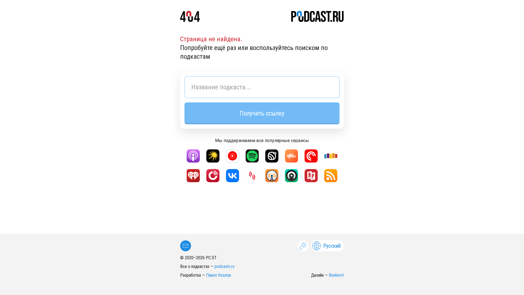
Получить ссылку (262, 113)
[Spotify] (252, 156)
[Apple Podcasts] (193, 156)
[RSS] (330, 175)
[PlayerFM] (212, 175)
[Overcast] (271, 175)
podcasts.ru (224, 266)
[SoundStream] (252, 175)
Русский (332, 246)
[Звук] (271, 156)
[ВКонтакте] (232, 175)
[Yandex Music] (212, 156)
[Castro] (291, 175)
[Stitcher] (330, 156)
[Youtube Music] (232, 156)
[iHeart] (193, 175)
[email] (185, 245)
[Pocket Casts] (311, 156)
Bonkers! (336, 275)
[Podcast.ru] (317, 17)
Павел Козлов (218, 275)
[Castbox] (291, 156)
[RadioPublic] (311, 175)
